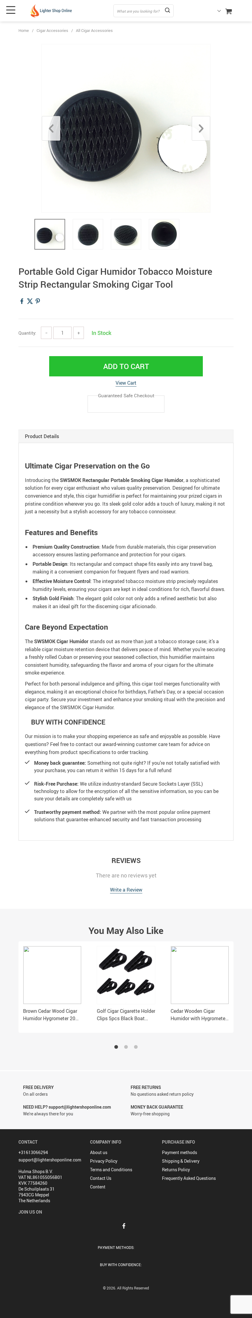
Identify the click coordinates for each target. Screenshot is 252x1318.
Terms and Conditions (111, 1169)
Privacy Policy (103, 1161)
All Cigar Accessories (94, 30)
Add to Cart (126, 366)
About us (98, 1152)
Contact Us (100, 1178)
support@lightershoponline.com (49, 1160)
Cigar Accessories (52, 30)
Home (23, 30)
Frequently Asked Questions (189, 1178)
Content (97, 1187)
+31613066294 (33, 1152)
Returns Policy (176, 1169)
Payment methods (179, 1152)
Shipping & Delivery (180, 1161)
